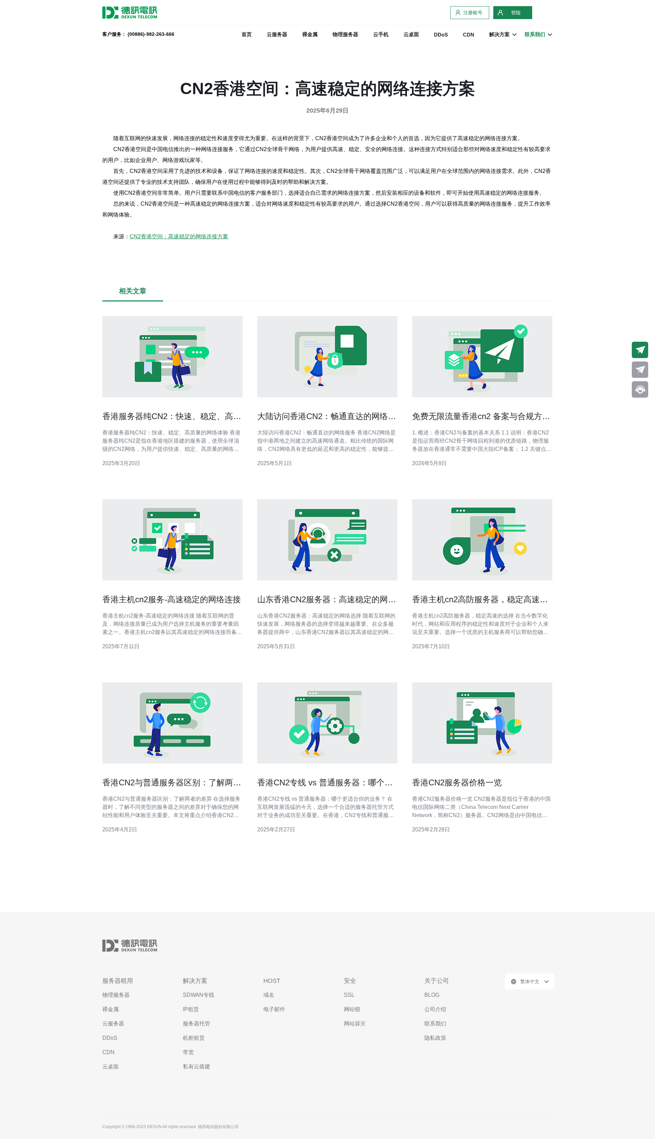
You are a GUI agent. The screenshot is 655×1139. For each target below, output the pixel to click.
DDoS (441, 35)
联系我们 (435, 1023)
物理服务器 (345, 34)
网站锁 (352, 1009)
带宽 (188, 1052)
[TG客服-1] (640, 350)
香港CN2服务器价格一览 (457, 782)
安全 (350, 980)
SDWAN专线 (198, 995)
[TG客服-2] (640, 369)
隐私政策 (435, 1038)
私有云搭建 (196, 1066)
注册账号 (472, 12)
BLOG (431, 995)
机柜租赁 (194, 1038)
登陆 (516, 12)
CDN (468, 35)
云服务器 (277, 34)
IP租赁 (191, 1009)
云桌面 (411, 34)
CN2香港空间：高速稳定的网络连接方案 (179, 236)
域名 (268, 995)
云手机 (381, 34)
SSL (349, 995)
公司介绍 (435, 1009)
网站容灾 (355, 1023)
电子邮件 (274, 1009)
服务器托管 (196, 1023)
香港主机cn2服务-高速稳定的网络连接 (171, 599)
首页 (247, 34)
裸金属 (310, 34)
